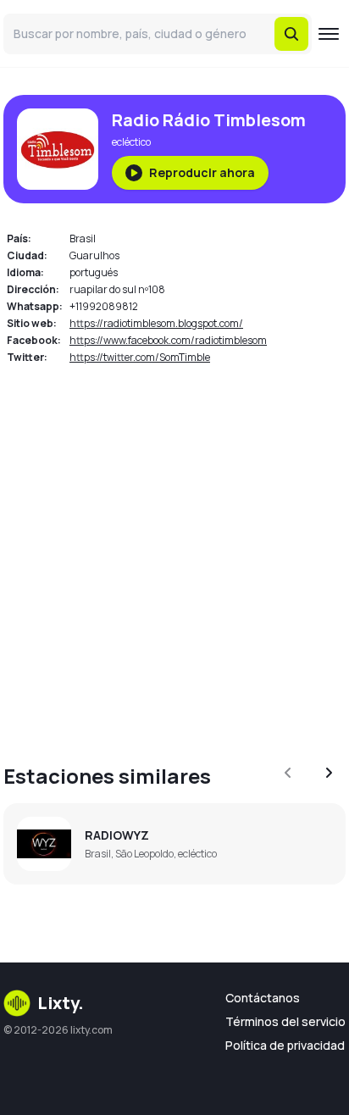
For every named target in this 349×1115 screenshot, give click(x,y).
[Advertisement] (174, 554)
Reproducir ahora (202, 172)
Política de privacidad (285, 1045)
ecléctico (131, 142)
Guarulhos (94, 255)
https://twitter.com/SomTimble (139, 357)
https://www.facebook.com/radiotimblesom (168, 340)
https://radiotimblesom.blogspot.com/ (156, 323)
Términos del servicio (285, 1021)
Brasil (82, 238)
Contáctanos (262, 998)
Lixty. (60, 1002)
